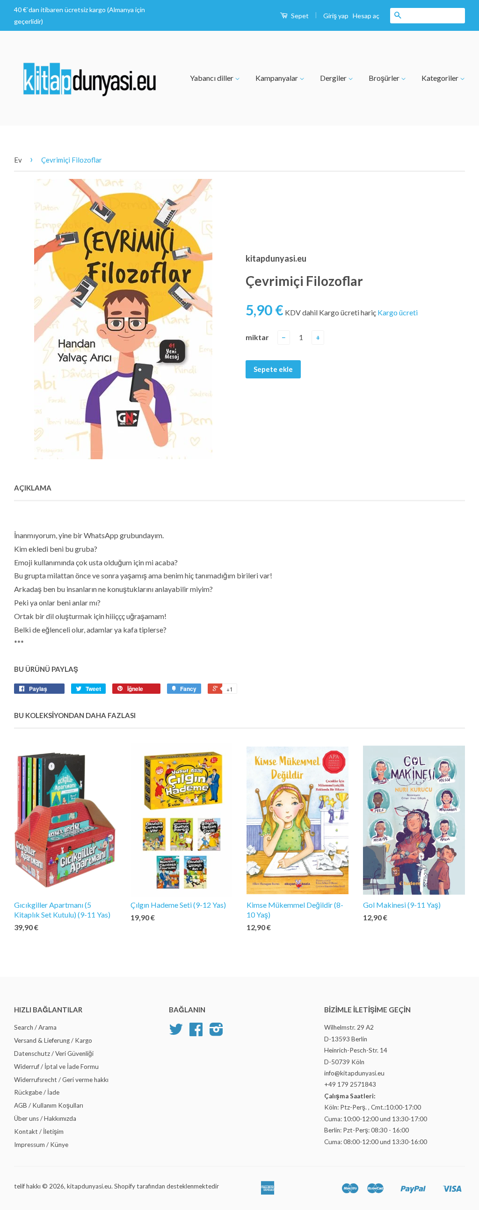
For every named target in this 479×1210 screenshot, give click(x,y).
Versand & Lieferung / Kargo (53, 1040)
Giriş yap (335, 16)
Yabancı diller (212, 77)
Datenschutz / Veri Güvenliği (54, 1053)
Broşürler (385, 77)
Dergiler (334, 77)
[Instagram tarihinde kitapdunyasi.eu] (216, 1032)
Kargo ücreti (397, 312)
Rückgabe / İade (36, 1092)
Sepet (299, 16)
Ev (18, 160)
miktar (257, 337)
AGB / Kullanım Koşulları (48, 1105)
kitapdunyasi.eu (89, 1186)
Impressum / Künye (41, 1144)
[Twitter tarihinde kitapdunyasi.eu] (176, 1032)
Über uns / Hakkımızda (45, 1118)
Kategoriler (440, 77)
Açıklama (32, 488)
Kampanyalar (277, 77)
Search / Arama (35, 1027)
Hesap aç (366, 16)
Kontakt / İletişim (39, 1131)
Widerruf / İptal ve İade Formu (56, 1066)
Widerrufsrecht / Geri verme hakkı (61, 1079)
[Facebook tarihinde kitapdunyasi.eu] (196, 1032)
